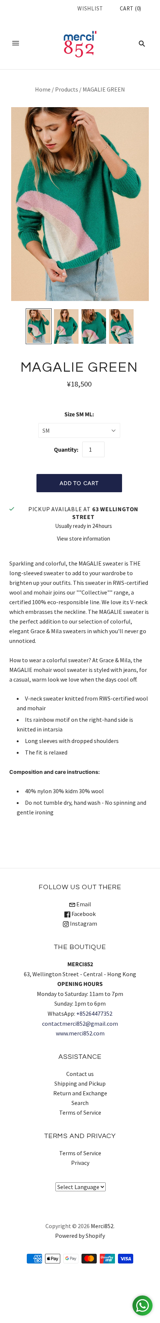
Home (43, 89)
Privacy (80, 1162)
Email (83, 904)
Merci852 (102, 1226)
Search (80, 1102)
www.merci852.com (80, 1033)
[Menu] (15, 43)
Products (66, 89)
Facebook (83, 913)
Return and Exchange (80, 1093)
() (130, 8)
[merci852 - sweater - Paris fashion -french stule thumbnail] (39, 326)
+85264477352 (94, 1013)
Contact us (80, 1073)
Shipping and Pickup (80, 1083)
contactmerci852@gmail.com (80, 1023)
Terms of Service (80, 1112)
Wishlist (90, 8)
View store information (83, 538)
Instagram (83, 923)
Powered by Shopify (80, 1235)
